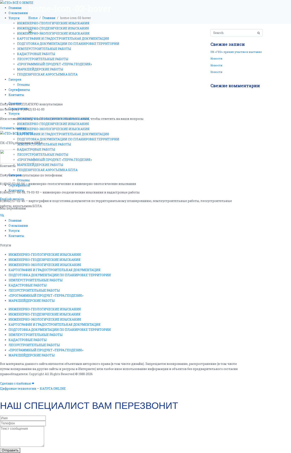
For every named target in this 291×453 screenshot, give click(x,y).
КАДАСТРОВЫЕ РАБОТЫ (36, 54)
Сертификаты (19, 90)
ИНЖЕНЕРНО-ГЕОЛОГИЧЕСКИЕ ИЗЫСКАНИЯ (53, 23)
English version (12, 199)
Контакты (16, 95)
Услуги (14, 18)
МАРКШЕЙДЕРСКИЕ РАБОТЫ (40, 69)
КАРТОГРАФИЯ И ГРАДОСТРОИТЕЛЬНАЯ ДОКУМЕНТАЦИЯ (63, 38)
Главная (15, 8)
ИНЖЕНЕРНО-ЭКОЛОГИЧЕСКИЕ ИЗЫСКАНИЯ (53, 33)
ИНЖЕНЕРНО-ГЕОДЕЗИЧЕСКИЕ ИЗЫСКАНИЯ (53, 28)
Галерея (15, 79)
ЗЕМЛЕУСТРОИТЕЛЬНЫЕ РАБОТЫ (44, 49)
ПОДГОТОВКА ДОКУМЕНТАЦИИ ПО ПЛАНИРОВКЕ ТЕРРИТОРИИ (68, 44)
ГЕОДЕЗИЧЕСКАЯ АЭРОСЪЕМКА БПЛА (47, 74)
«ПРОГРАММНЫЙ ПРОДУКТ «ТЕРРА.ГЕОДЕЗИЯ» (54, 64)
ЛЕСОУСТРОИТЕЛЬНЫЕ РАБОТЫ (42, 59)
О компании (18, 13)
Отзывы (23, 85)
